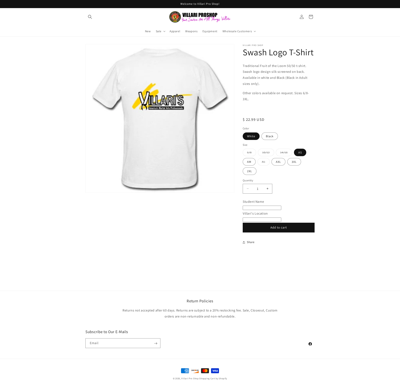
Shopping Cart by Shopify (213, 378)
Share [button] (251, 242)
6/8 (251, 153)
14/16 (286, 153)
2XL (249, 171)
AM (249, 162)
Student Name (253, 201)
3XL (294, 162)
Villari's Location (255, 213)
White (251, 136)
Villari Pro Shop (190, 378)
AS (300, 152)
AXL (278, 162)
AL (266, 163)
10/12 (268, 153)
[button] (90, 16)
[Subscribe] (155, 343)
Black (270, 136)
